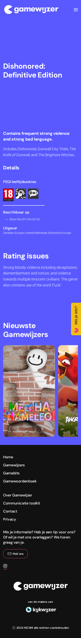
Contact (10, 511)
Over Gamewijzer (17, 495)
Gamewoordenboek (20, 481)
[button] (76, 9)
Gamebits (11, 473)
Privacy (9, 519)
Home (8, 457)
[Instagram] (5, 567)
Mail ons (18, 554)
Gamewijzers (14, 465)
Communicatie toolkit (21, 503)
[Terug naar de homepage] (31, 9)
